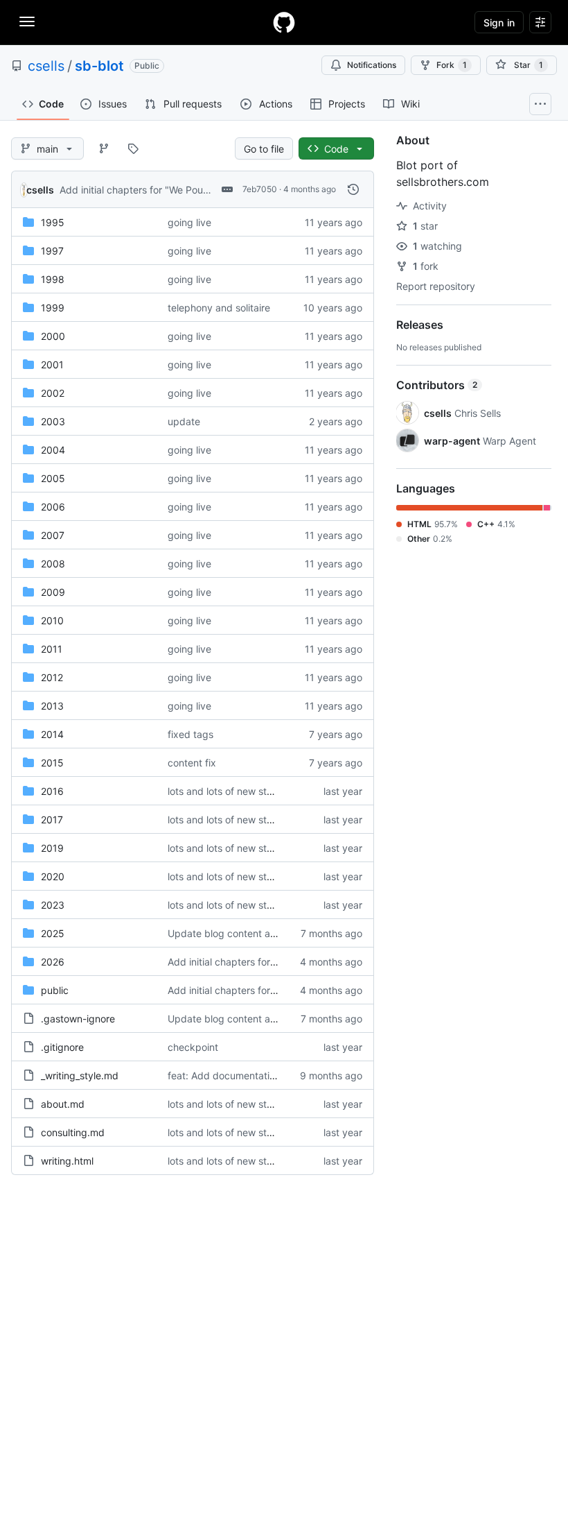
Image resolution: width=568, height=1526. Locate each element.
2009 (53, 592)
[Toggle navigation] (27, 21)
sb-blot (99, 66)
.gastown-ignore (78, 1019)
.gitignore (62, 1047)
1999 (52, 308)
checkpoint (193, 1047)
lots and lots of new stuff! (225, 791)
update (184, 421)
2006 (53, 507)
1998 (52, 279)
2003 (53, 421)
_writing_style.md (79, 1075)
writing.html (67, 1161)
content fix (192, 763)
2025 (52, 933)
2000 (53, 336)
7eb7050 (259, 189)
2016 (52, 791)
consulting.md (73, 1132)
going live (189, 222)
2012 (52, 677)
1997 (52, 251)
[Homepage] (284, 22)
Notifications (371, 65)
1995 (52, 222)
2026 (52, 962)
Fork (451, 65)
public (55, 990)
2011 (51, 649)
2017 (52, 819)
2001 (52, 364)
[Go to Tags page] (133, 148)
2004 (53, 450)
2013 (52, 706)
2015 (52, 763)
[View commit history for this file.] (353, 189)
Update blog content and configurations (258, 933)
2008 (53, 563)
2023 (52, 905)
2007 (52, 535)
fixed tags (190, 734)
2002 (52, 393)
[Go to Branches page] (103, 148)
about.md (63, 1104)
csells (46, 66)
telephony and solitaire (219, 308)
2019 (52, 848)
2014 (52, 734)
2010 (52, 620)
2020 (52, 876)
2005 (53, 478)
